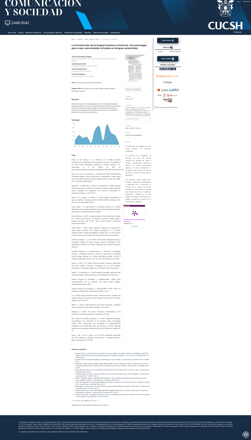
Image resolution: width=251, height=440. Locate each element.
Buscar (239, 32)
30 (78, 400)
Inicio (73, 39)
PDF (129, 89)
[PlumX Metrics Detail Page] (134, 213)
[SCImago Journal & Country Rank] (166, 107)
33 (84, 400)
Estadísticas (115, 33)
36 (90, 400)
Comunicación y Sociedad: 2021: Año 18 (106, 380)
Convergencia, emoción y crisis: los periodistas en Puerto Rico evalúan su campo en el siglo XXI (119, 394)
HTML (138, 89)
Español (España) (175, 51)
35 (88, 400)
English (160, 51)
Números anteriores (33, 33)
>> (98, 400)
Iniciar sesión (166, 40)
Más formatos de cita (133, 119)
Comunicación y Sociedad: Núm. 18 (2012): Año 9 (92, 396)
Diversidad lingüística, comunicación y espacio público (103, 359)
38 (95, 400)
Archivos (80, 39)
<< (72, 400)
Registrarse (246, 1)
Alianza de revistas (100, 33)
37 (93, 400)
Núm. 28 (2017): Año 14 (92, 39)
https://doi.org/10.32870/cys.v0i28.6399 (88, 82)
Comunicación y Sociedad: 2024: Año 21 (92, 384)
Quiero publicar (166, 58)
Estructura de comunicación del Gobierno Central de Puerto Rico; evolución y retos (112, 370)
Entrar (239, 1)
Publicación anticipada (73, 33)
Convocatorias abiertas (52, 33)
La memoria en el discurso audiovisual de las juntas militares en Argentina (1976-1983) (112, 386)
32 (82, 400)
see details (134, 226)
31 (80, 400)
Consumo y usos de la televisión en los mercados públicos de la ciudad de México (112, 374)
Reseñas (87, 33)
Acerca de (12, 33)
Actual (20, 33)
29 (76, 400)
